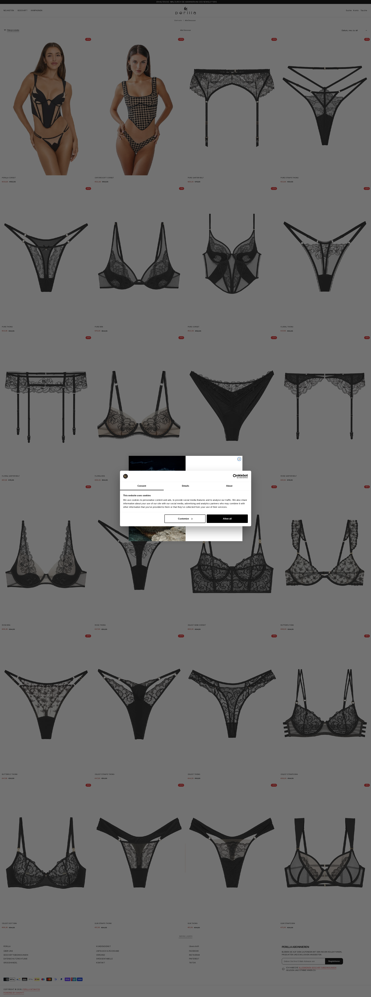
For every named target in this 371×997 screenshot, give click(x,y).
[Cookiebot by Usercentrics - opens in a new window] (235, 476)
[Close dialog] (239, 459)
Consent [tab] (141, 486)
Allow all (227, 518)
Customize (183, 518)
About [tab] (229, 486)
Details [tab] (185, 486)
